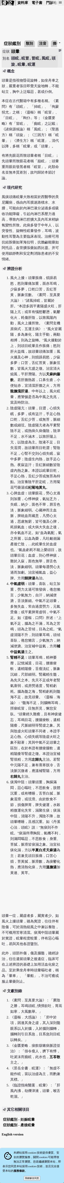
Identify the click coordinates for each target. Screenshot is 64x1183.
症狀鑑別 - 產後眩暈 (19, 1125)
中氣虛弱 (17, 584)
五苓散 (55, 1057)
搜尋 (56, 43)
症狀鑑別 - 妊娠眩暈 (19, 1119)
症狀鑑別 (12, 43)
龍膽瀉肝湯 (19, 391)
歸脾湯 (30, 578)
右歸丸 (15, 776)
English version (12, 1134)
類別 (29, 43)
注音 (42, 43)
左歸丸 (37, 759)
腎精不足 (17, 657)
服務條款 (19, 1170)
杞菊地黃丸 (37, 487)
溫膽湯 (51, 867)
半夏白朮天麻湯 (44, 850)
